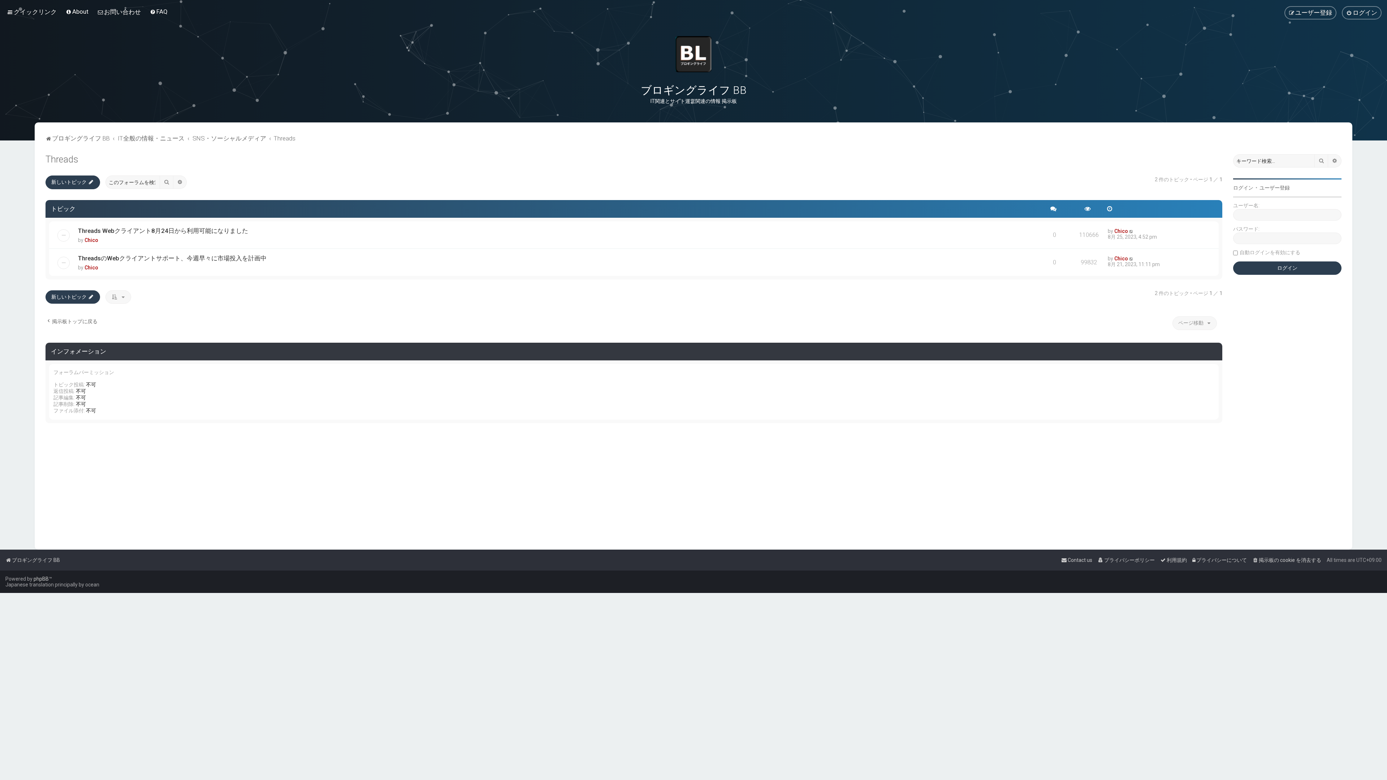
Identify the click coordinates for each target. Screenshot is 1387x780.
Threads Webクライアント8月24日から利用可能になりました (163, 230)
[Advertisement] (262, 484)
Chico (91, 240)
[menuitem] (77, 11)
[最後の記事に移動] (1131, 231)
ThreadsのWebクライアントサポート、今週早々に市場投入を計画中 (172, 258)
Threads (62, 159)
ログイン (1243, 188)
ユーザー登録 (1274, 188)
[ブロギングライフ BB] (693, 54)
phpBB (41, 579)
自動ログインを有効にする (1270, 252)
